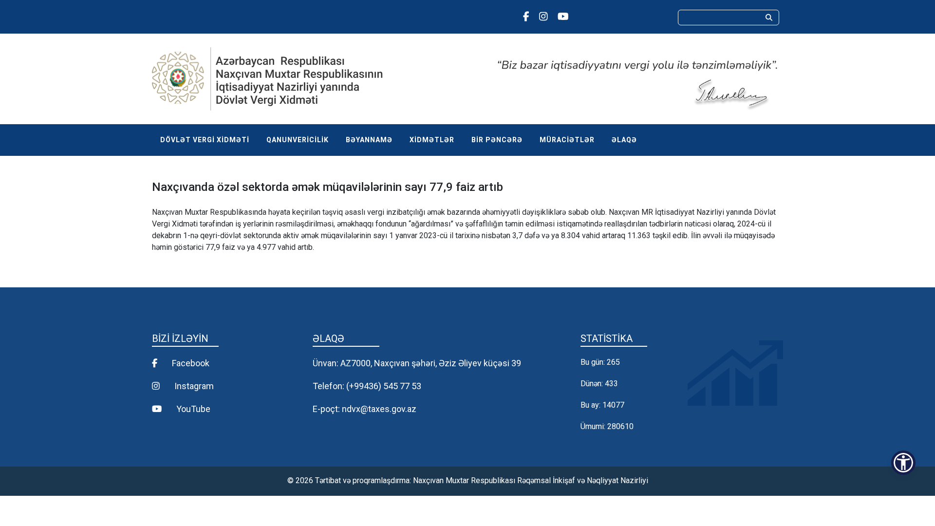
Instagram (193, 386)
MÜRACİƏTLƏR (567, 140)
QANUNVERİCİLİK (297, 140)
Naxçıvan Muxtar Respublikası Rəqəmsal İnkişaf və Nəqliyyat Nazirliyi (530, 480)
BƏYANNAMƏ (369, 140)
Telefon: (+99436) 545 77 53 (367, 386)
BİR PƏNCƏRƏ (497, 140)
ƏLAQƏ (624, 140)
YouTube (192, 409)
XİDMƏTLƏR (432, 140)
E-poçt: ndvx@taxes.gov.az (364, 409)
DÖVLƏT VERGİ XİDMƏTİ (204, 140)
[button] (903, 462)
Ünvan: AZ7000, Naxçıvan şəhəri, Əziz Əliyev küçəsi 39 (417, 363)
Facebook (189, 363)
